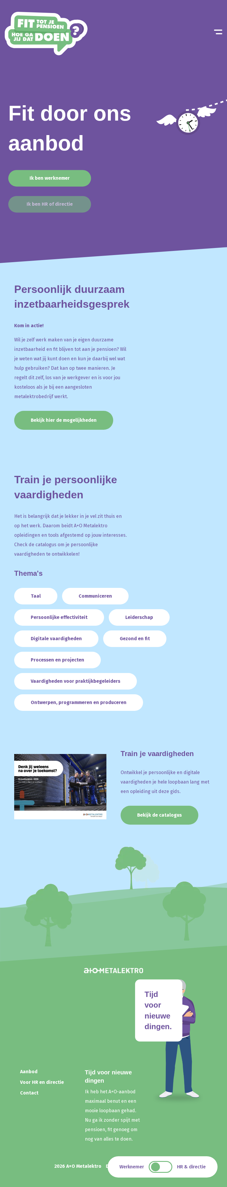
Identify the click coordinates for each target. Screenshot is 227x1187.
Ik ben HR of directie (50, 204)
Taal (36, 596)
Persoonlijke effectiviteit (59, 617)
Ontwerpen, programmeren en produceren (79, 702)
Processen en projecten (57, 660)
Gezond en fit (135, 638)
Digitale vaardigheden (56, 638)
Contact (29, 1093)
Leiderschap (139, 617)
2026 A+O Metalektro (77, 1166)
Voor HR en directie (42, 1082)
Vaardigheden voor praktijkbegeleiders (75, 681)
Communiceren (95, 596)
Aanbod (29, 1071)
